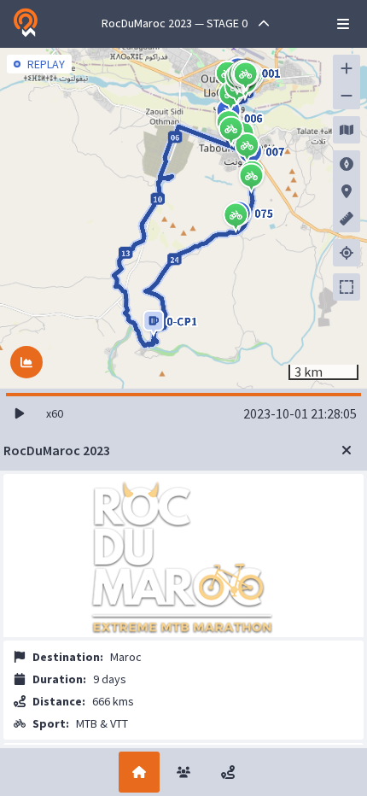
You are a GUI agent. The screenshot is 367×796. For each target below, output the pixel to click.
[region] (183, 218)
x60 (54, 413)
